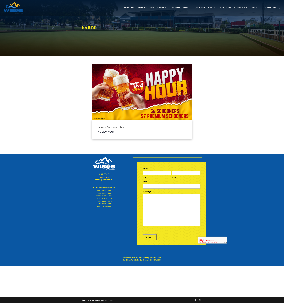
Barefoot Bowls (181, 8)
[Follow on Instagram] (200, 300)
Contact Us (270, 8)
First (145, 177)
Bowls (211, 8)
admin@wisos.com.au (104, 180)
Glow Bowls (198, 8)
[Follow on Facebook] (195, 300)
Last (174, 177)
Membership (240, 8)
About (255, 8)
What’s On (128, 8)
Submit (150, 237)
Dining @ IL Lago (145, 8)
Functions (225, 8)
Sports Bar (163, 8)
